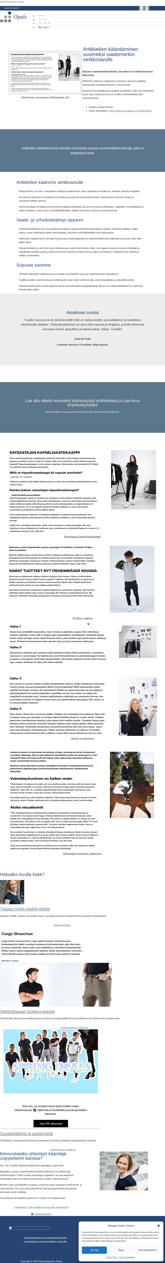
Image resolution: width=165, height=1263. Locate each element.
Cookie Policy (112, 1257)
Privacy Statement (127, 1257)
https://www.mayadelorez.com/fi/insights (130, 110)
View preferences (147, 1250)
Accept (94, 1250)
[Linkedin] (141, 8)
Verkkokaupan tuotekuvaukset (27, 1011)
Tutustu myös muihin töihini (25, 908)
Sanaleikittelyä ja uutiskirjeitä (26, 1133)
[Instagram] (147, 8)
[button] (158, 1225)
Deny (121, 1250)
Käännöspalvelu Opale (12, 1)
